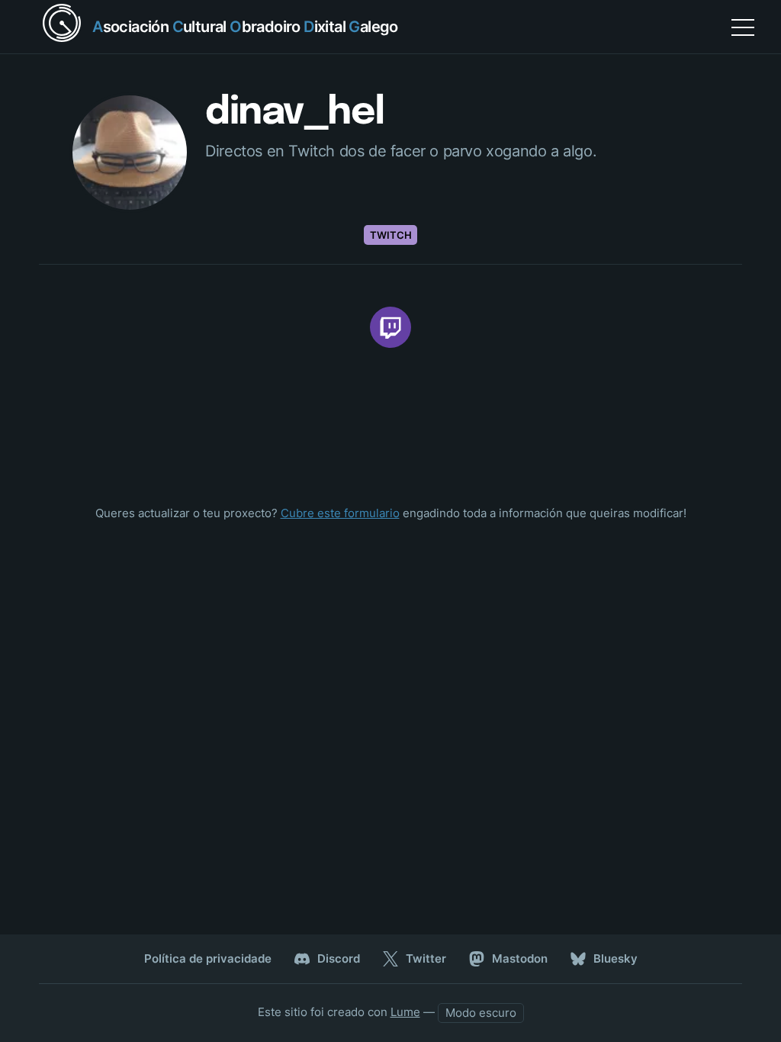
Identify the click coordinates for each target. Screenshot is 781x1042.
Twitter (426, 958)
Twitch (391, 235)
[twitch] (390, 327)
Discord (338, 958)
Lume (405, 1012)
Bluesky (615, 958)
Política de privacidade (208, 958)
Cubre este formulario (340, 513)
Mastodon (520, 958)
